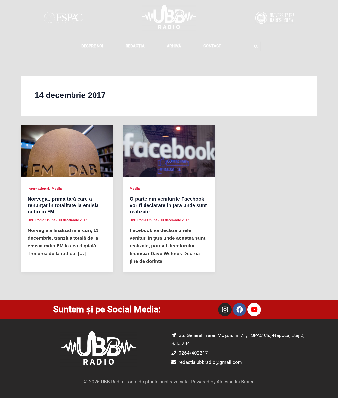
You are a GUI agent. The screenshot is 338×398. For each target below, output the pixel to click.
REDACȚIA (135, 46)
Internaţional (38, 188)
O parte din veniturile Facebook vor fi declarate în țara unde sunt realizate (168, 205)
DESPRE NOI (92, 46)
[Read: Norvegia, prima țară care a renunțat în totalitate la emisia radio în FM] (67, 150)
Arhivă (174, 46)
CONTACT (212, 46)
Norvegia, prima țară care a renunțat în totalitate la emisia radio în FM (63, 205)
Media (57, 188)
